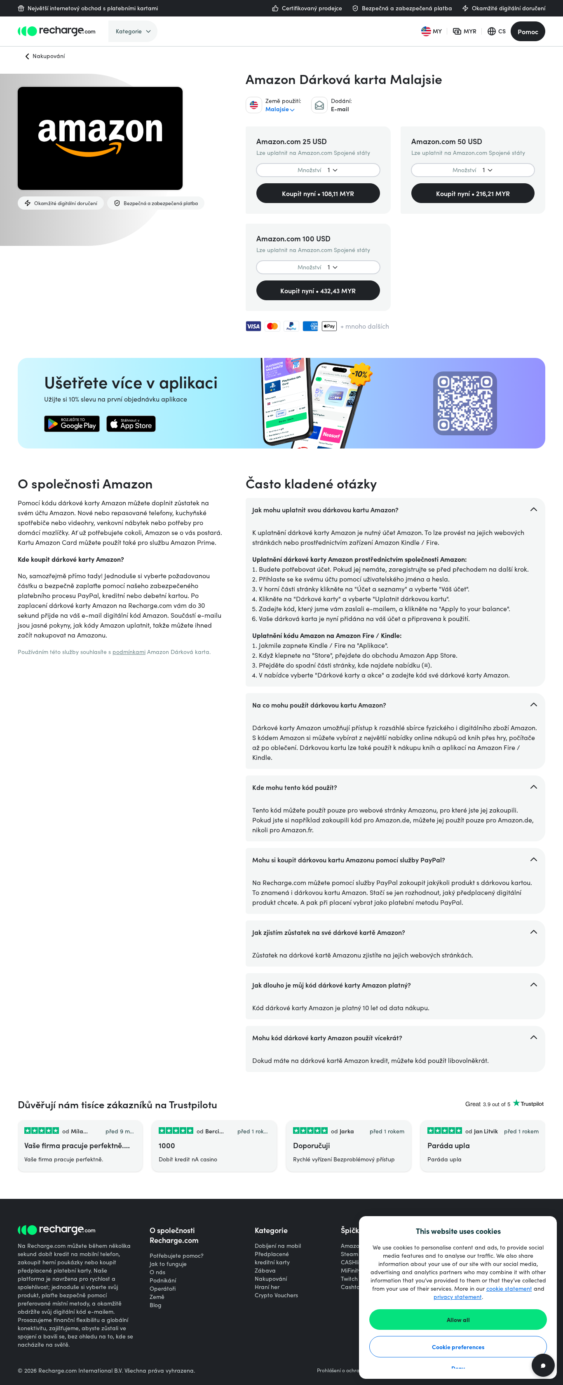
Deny (458, 1368)
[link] (72, 424)
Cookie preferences (458, 1347)
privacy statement (458, 1297)
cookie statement (509, 1288)
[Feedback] (543, 1365)
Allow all (458, 1319)
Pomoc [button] (528, 31)
